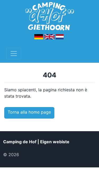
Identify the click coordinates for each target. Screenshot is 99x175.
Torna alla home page (29, 112)
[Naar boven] (28, 154)
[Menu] (13, 53)
